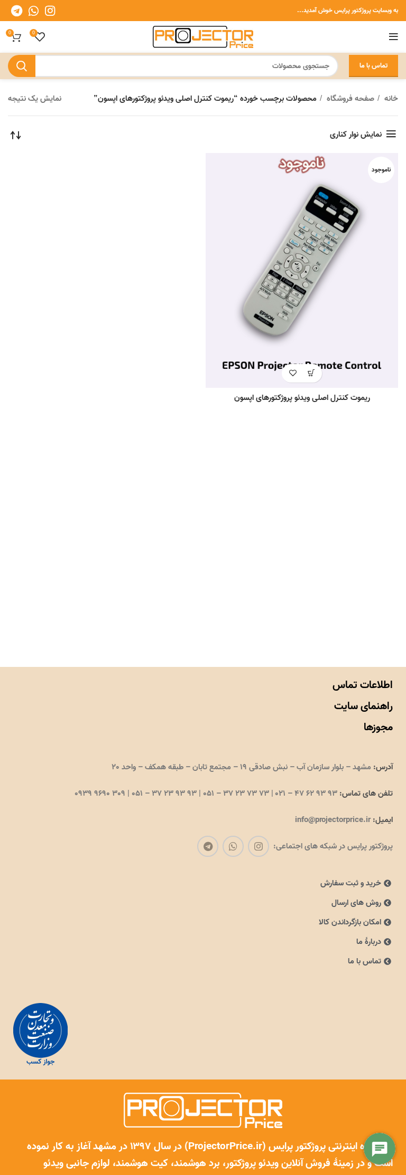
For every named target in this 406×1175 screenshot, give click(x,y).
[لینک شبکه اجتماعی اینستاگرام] (50, 11)
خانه (390, 98)
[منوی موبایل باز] (393, 36)
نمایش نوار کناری (356, 134)
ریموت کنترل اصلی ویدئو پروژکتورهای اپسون (302, 397)
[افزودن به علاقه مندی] (292, 373)
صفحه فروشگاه (349, 98)
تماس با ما (373, 65)
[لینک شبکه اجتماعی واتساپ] (33, 11)
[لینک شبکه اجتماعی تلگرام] (16, 11)
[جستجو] (21, 66)
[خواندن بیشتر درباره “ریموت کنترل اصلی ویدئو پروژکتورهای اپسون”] (311, 373)
